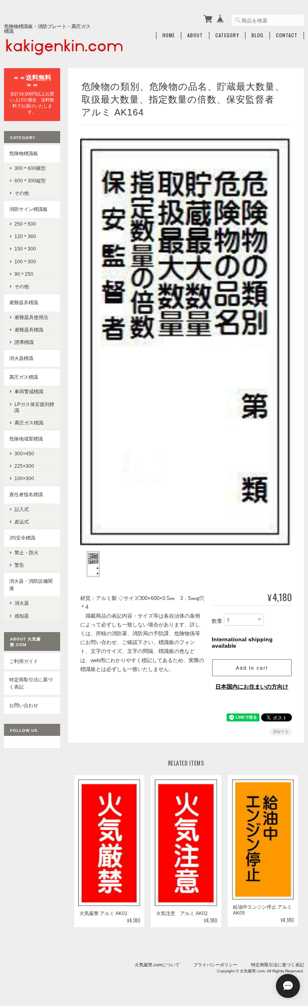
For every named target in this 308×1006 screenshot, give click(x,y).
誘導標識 (24, 342)
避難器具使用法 (31, 317)
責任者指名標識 (26, 494)
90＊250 (23, 274)
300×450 (24, 453)
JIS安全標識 (22, 537)
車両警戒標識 (28, 391)
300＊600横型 (30, 168)
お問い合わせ (23, 705)
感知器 (21, 615)
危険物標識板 (23, 153)
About (195, 35)
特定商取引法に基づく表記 (31, 683)
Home (168, 35)
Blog (257, 35)
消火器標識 (21, 358)
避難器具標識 (23, 302)
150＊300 (25, 248)
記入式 (21, 509)
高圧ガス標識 (23, 377)
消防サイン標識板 (28, 209)
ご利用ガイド (23, 661)
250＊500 (25, 223)
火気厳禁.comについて (157, 964)
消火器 (21, 603)
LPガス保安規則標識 (34, 407)
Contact (287, 35)
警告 (19, 565)
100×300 (24, 478)
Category (227, 35)
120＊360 (25, 236)
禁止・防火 (26, 552)
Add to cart (252, 667)
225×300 (24, 466)
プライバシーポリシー (215, 964)
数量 (217, 621)
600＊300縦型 (30, 180)
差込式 (21, 521)
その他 (21, 193)
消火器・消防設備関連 (31, 584)
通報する (281, 731)
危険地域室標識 (26, 438)
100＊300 (25, 261)
